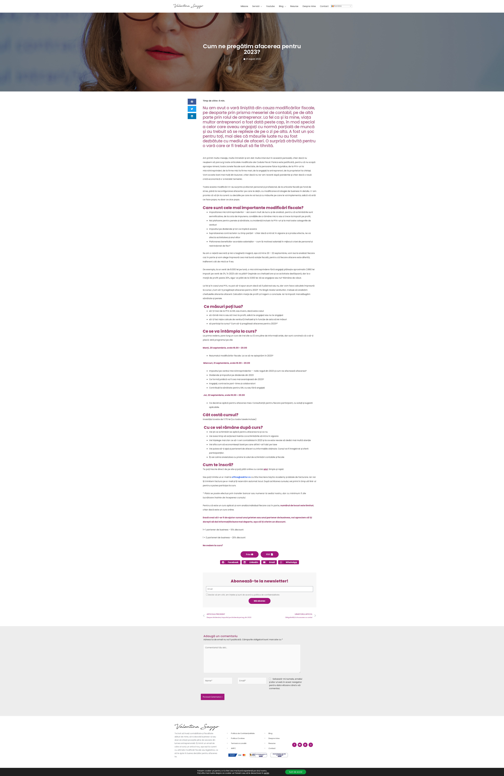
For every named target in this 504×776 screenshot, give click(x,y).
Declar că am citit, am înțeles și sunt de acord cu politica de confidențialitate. (244, 594)
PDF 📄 (269, 554)
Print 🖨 (249, 554)
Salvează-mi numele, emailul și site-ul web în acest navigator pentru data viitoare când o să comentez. (285, 683)
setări (266, 773)
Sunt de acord (295, 772)
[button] (257, 6)
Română (338, 6)
